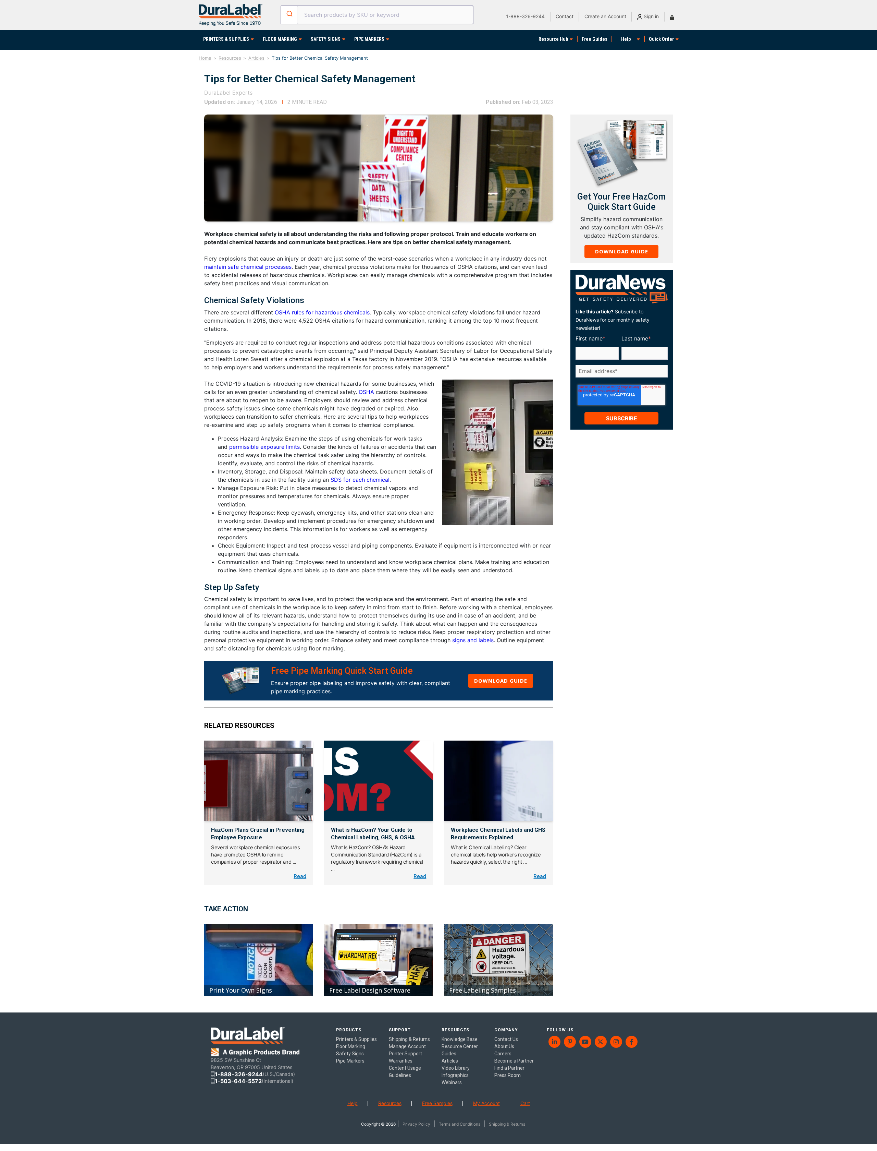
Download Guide (500, 680)
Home (205, 58)
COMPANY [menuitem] (506, 1030)
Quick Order (661, 39)
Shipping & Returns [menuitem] (409, 1039)
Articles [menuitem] (450, 1061)
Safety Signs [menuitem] (350, 1053)
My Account (486, 1103)
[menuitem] (554, 1042)
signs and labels (473, 640)
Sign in (650, 16)
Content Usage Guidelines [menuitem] (405, 1071)
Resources (230, 58)
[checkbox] (620, 382)
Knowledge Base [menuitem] (460, 1039)
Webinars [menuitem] (452, 1082)
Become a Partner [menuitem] (514, 1061)
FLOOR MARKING (280, 39)
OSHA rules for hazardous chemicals (322, 312)
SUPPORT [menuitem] (400, 1030)
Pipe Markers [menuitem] (350, 1061)
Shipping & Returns (507, 1124)
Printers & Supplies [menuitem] (356, 1039)
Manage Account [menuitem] (407, 1046)
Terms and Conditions (459, 1124)
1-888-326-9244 (525, 16)
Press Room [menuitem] (507, 1075)
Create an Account (605, 16)
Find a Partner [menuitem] (509, 1068)
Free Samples (437, 1103)
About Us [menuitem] (504, 1046)
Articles (256, 58)
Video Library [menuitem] (456, 1068)
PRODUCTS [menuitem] (348, 1030)
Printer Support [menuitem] (405, 1053)
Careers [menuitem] (502, 1053)
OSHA (366, 391)
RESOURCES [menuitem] (455, 1030)
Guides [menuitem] (449, 1053)
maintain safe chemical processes (248, 266)
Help (626, 39)
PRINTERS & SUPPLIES (226, 39)
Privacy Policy (416, 1124)
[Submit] (289, 13)
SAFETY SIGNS (326, 39)
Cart (525, 1103)
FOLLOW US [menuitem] (560, 1030)
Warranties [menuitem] (400, 1061)
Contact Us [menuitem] (506, 1039)
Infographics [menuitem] (455, 1075)
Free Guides (594, 39)
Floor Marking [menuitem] (350, 1046)
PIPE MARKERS (369, 39)
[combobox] (377, 14)
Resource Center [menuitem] (460, 1046)
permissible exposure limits (264, 446)
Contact (564, 16)
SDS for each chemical (360, 479)
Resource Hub (553, 39)
